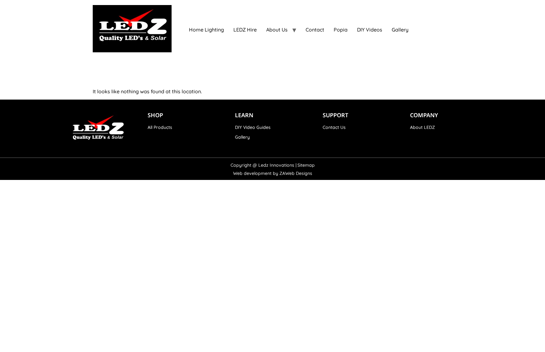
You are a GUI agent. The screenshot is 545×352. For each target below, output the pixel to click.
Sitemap (306, 165)
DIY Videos (369, 29)
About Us (277, 29)
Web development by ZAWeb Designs (272, 173)
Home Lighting (206, 29)
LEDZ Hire (245, 29)
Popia (341, 29)
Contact (315, 29)
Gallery (400, 29)
